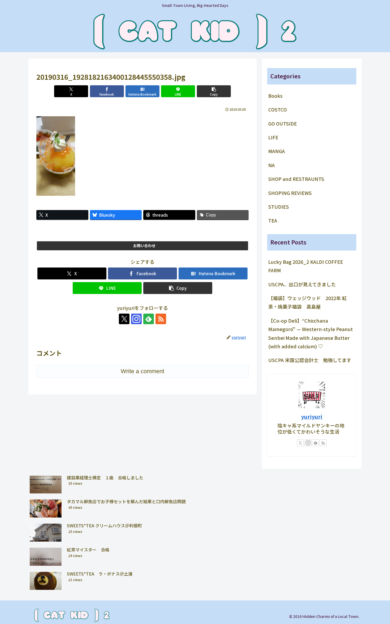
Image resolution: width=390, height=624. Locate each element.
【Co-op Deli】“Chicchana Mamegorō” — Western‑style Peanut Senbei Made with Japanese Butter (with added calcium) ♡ (310, 333)
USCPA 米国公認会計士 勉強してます (309, 359)
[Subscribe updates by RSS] (160, 319)
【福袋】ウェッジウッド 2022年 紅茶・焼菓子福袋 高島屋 (307, 302)
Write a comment (142, 371)
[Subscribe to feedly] (148, 319)
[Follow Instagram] (136, 319)
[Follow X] (124, 319)
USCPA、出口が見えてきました (302, 284)
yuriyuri (311, 416)
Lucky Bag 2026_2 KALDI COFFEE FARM (305, 266)
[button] (214, 91)
